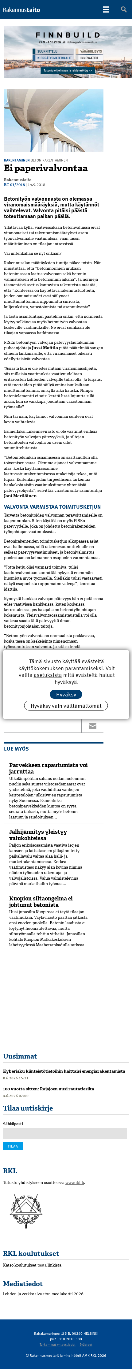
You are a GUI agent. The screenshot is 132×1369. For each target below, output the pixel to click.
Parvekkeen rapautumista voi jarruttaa (48, 768)
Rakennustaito (18, 180)
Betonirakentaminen (49, 160)
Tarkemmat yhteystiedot (58, 1344)
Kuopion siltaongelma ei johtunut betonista (41, 902)
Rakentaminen (17, 160)
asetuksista (48, 674)
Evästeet (86, 1344)
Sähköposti (13, 1124)
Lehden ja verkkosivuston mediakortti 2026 (43, 1293)
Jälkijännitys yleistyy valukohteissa (38, 835)
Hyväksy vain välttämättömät (66, 705)
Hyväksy (66, 694)
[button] (98, 94)
